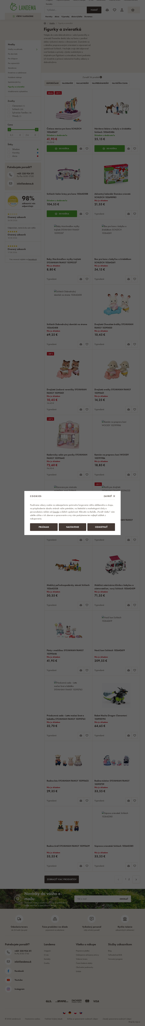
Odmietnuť (101, 527)
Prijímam (44, 527)
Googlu (56, 511)
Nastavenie (72, 527)
